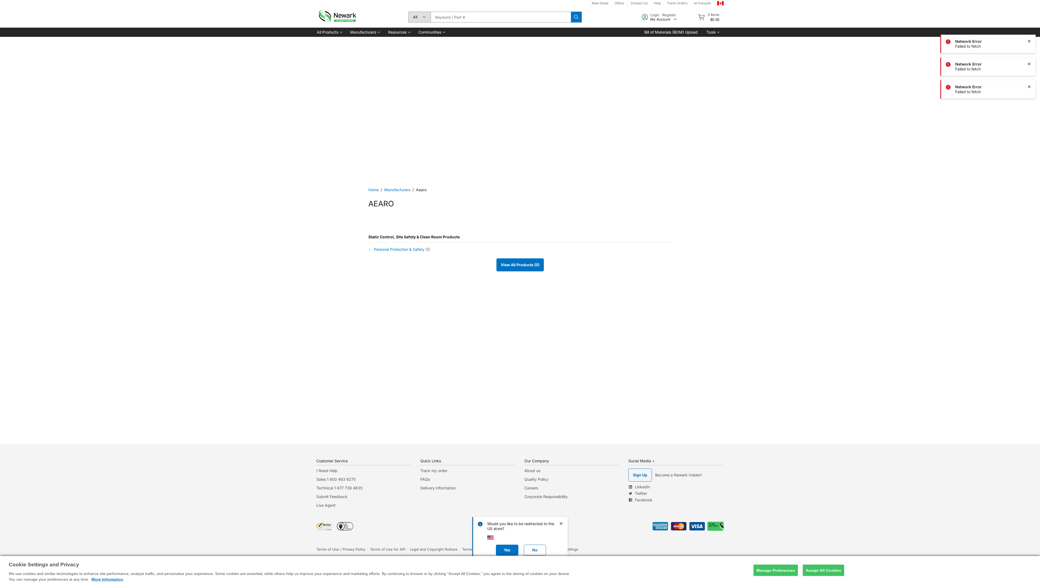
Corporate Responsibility (546, 496)
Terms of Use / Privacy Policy (340, 549)
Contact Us (639, 3)
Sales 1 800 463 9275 (336, 479)
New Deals (600, 3)
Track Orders (677, 3)
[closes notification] (1029, 18)
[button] (329, 32)
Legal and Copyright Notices (433, 549)
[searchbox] (501, 17)
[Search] (576, 17)
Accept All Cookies (823, 570)
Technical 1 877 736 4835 (339, 488)
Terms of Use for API (387, 549)
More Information (107, 579)
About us (532, 470)
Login (654, 15)
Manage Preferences (775, 570)
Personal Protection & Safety (399, 249)
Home (373, 189)
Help (657, 3)
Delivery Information (438, 488)
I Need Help (326, 470)
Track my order (433, 470)
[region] (520, 570)
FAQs (425, 479)
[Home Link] (337, 17)
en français (702, 3)
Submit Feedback (331, 496)
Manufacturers (397, 189)
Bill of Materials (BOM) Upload (671, 32)
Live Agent (326, 505)
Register (669, 15)
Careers (531, 488)
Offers (619, 3)
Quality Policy (536, 479)
